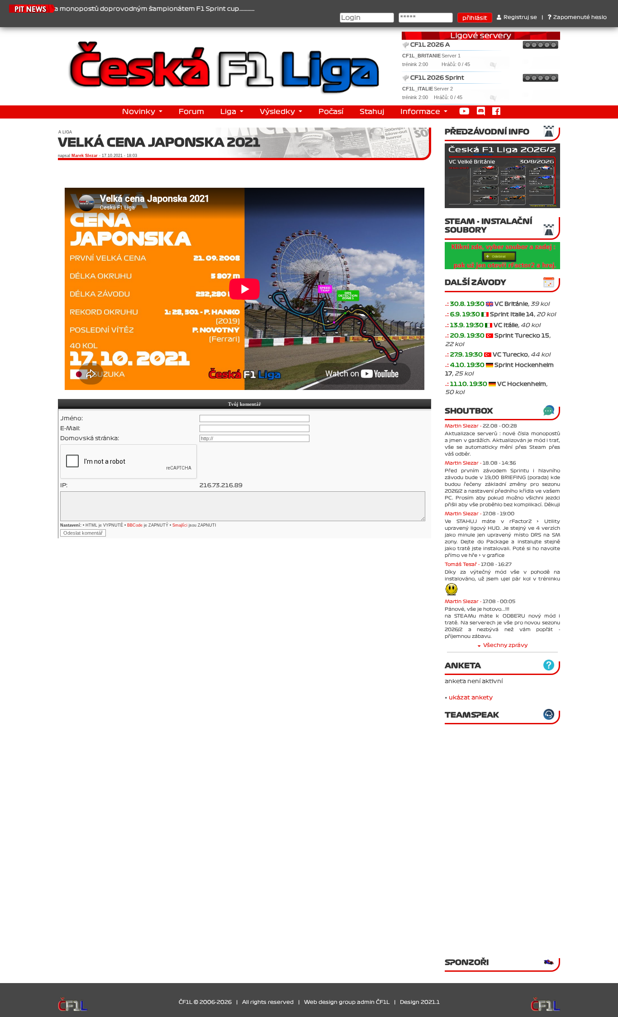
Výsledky (278, 111)
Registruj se (520, 17)
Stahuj (372, 111)
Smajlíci (179, 525)
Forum (191, 111)
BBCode (135, 525)
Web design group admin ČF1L (347, 1002)
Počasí (331, 111)
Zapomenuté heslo (580, 17)
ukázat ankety (471, 697)
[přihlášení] (489, 304)
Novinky (139, 111)
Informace (421, 111)
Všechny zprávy (505, 645)
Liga (229, 111)
